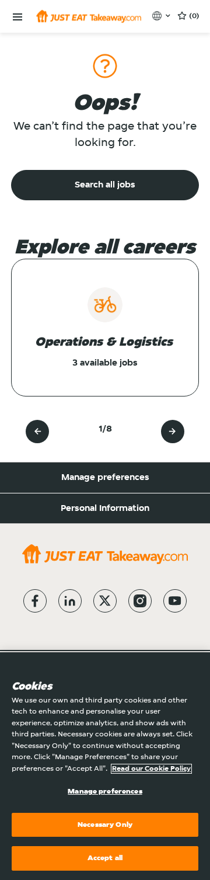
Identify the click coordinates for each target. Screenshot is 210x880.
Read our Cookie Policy (151, 769)
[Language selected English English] (162, 15)
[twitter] (105, 601)
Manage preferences (105, 477)
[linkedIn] (70, 601)
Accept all (105, 858)
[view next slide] (172, 431)
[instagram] (140, 601)
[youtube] (175, 601)
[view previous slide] (37, 431)
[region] (105, 766)
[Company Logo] (88, 16)
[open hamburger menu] (17, 17)
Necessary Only (105, 825)
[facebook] (35, 601)
